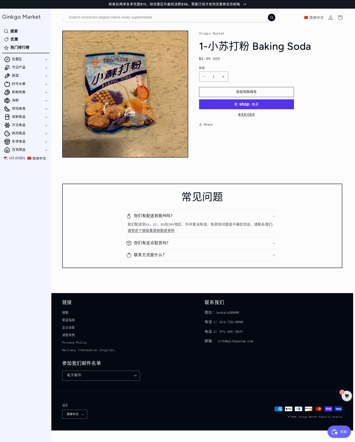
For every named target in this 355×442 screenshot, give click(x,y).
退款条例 (68, 335)
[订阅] (134, 376)
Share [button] (208, 124)
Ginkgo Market (308, 417)
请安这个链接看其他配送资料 (151, 231)
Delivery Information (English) (88, 350)
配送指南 (68, 320)
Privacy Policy (74, 342)
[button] (25, 59)
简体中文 (73, 414)
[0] (347, 396)
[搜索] (271, 17)
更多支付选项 (246, 114)
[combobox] (169, 17)
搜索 (65, 312)
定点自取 (68, 327)
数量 (202, 68)
